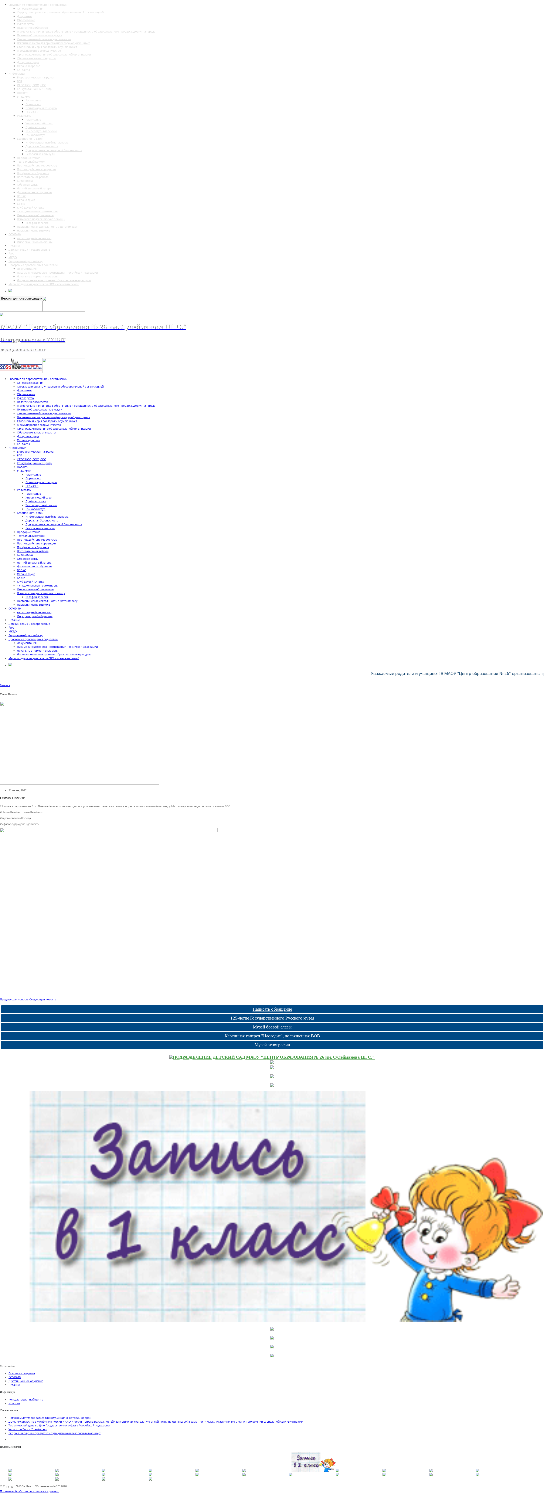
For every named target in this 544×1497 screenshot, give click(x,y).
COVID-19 (14, 234)
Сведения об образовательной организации (37, 5)
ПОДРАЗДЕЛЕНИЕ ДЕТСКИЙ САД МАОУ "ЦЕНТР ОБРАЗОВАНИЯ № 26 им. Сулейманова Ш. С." (274, 1057)
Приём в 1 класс (36, 127)
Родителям (24, 116)
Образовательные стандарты (36, 58)
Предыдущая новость (14, 999)
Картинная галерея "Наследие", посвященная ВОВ (272, 1035)
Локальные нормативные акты (37, 276)
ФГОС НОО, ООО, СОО (31, 85)
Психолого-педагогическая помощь (41, 219)
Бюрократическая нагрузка (35, 77)
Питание (14, 246)
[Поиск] (10, 291)
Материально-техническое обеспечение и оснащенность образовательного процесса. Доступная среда (86, 31)
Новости (22, 93)
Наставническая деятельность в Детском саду (47, 227)
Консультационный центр (34, 89)
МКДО (12, 257)
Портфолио (33, 104)
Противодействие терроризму (37, 165)
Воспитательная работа (32, 177)
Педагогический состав (32, 28)
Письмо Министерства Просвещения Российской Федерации (57, 272)
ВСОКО (21, 196)
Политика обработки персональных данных (29, 1491)
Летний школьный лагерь (34, 188)
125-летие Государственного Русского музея (272, 1018)
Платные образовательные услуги (39, 35)
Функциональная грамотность (37, 211)
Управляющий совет (39, 123)
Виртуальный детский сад (25, 261)
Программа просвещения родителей (33, 265)
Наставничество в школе (33, 230)
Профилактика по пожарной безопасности (54, 150)
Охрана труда (26, 200)
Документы (24, 16)
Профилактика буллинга (33, 173)
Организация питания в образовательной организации (54, 54)
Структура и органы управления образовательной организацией (60, 12)
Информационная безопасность (47, 142)
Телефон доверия (37, 223)
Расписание (33, 100)
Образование (26, 20)
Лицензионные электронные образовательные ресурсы (54, 280)
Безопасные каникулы (40, 154)
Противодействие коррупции (36, 169)
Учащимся (24, 96)
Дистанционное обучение (34, 192)
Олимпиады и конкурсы (41, 108)
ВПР (19, 81)
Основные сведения (30, 8)
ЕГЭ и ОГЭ (32, 112)
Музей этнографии (272, 1044)
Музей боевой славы (272, 1027)
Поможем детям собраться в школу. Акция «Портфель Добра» (49, 1418)
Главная (5, 685)
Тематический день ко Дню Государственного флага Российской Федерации (59, 1425)
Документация (27, 269)
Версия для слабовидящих (21, 298)
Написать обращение (272, 1009)
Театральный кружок (31, 161)
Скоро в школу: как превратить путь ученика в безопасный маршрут (54, 1433)
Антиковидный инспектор (34, 238)
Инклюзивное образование (35, 215)
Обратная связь (27, 184)
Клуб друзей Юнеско (30, 207)
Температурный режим (41, 131)
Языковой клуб (35, 135)
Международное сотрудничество (39, 51)
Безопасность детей (30, 139)
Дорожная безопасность (42, 146)
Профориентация (28, 158)
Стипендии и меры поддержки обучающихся (47, 47)
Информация (17, 73)
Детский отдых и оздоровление (29, 249)
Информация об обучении (34, 242)
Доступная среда (28, 62)
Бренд (21, 204)
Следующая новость (42, 999)
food (11, 253)
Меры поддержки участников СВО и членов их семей (43, 284)
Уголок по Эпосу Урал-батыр (27, 1429)
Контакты (23, 70)
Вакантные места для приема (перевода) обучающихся (53, 43)
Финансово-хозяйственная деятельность (44, 39)
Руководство (25, 24)
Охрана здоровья (28, 66)
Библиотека (25, 181)
